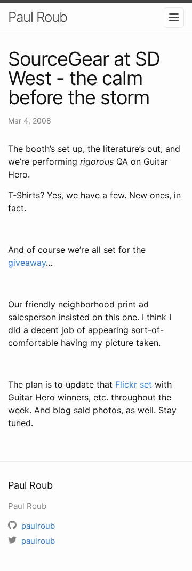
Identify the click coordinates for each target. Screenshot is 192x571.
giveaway (27, 262)
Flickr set (133, 384)
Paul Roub (37, 17)
